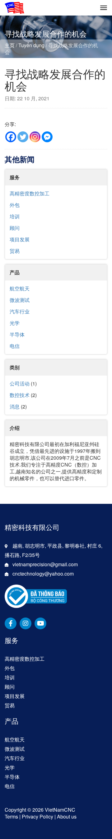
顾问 (15, 227)
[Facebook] (10, 136)
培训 (15, 216)
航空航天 (20, 288)
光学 (15, 322)
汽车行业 (20, 311)
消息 (15, 406)
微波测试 (20, 299)
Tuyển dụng (31, 45)
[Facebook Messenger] (47, 136)
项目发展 (20, 239)
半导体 (17, 334)
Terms (11, 816)
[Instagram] (35, 136)
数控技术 (20, 395)
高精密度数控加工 (29, 193)
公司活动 (20, 383)
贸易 (15, 250)
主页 (10, 45)
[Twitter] (22, 136)
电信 (15, 345)
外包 (15, 204)
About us (67, 816)
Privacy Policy (37, 816)
